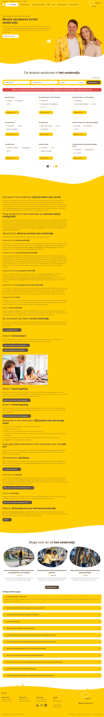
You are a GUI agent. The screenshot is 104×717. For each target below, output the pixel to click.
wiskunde (20, 278)
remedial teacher (39, 247)
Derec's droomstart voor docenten (14, 350)
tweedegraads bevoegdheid (21, 28)
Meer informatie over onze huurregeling (15, 400)
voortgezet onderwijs (46, 274)
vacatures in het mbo (42, 304)
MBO (48, 4)
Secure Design (20, 714)
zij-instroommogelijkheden (32, 463)
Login (25, 1)
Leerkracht (20, 247)
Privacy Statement (97, 714)
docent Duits (31, 228)
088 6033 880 (57, 705)
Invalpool (12, 1)
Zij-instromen (74, 4)
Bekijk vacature (11, 112)
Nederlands (50, 278)
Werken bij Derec (57, 701)
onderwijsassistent (51, 247)
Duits (43, 278)
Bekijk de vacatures (9, 36)
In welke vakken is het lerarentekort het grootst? (52, 571)
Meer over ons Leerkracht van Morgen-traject (17, 488)
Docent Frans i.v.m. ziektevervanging (85, 122)
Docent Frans (9, 97)
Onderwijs (13, 4)
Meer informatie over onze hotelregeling (15, 416)
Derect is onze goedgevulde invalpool (12, 512)
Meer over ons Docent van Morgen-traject (16, 502)
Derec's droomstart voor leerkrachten (15, 345)
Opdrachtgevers (62, 4)
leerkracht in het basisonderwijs (11, 229)
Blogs (54, 699)
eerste (9, 28)
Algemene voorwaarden (83, 714)
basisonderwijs (30, 249)
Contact (19, 1)
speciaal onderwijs (10, 256)
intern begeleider (29, 247)
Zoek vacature (92, 82)
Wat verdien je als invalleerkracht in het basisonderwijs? (85, 571)
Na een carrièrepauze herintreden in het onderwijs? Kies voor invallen (19, 571)
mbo (37, 300)
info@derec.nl (57, 707)
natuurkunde (40, 228)
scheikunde (34, 278)
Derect (6, 520)
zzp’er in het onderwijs (14, 311)
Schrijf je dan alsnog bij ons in (52, 450)
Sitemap (71, 714)
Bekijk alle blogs (50, 587)
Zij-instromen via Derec (10, 469)
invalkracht (60, 228)
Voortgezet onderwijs (38, 4)
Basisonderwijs (25, 4)
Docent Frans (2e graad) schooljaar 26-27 (85, 145)
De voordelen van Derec (11, 330)
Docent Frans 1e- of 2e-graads (49, 97)
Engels (39, 278)
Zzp (54, 4)
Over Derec (5, 1)
